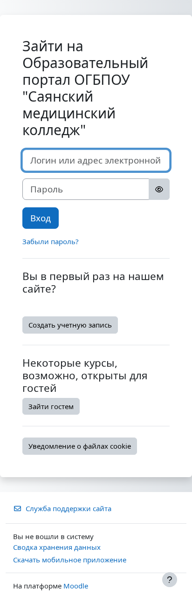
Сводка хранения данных (57, 547)
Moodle (75, 585)
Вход (40, 218)
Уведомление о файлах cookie (79, 446)
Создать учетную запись (70, 324)
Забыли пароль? (50, 241)
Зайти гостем (51, 406)
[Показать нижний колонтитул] (169, 579)
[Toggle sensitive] (159, 189)
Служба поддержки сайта (68, 508)
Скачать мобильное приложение (69, 559)
